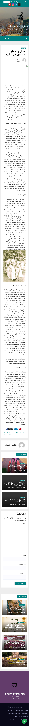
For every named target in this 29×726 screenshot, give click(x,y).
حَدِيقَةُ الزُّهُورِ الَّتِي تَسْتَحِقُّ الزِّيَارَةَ (15, 644)
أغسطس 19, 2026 (20, 647)
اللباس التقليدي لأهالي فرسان (17, 467)
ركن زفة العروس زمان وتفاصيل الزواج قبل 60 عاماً (14, 484)
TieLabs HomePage (12, 713)
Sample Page (11, 710)
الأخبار (24, 622)
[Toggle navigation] (2, 38)
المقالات (19, 622)
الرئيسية (10, 716)
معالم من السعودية (8, 719)
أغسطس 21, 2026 (20, 612)
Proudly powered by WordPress (12, 706)
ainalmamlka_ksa (18, 26)
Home (26, 710)
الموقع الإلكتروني (21, 573)
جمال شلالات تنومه (18, 662)
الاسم (24, 555)
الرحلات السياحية (22, 605)
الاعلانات (15, 716)
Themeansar (19, 707)
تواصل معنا (15, 719)
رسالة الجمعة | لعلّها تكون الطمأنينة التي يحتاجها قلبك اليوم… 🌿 (15, 627)
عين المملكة (15, 59)
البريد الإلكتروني (21, 564)
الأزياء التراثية (23, 48)
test (19, 713)
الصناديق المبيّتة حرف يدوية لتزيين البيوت (14, 500)
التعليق (24, 523)
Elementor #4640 (20, 710)
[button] (8, 38)
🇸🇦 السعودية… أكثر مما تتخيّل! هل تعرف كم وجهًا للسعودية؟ (15, 609)
